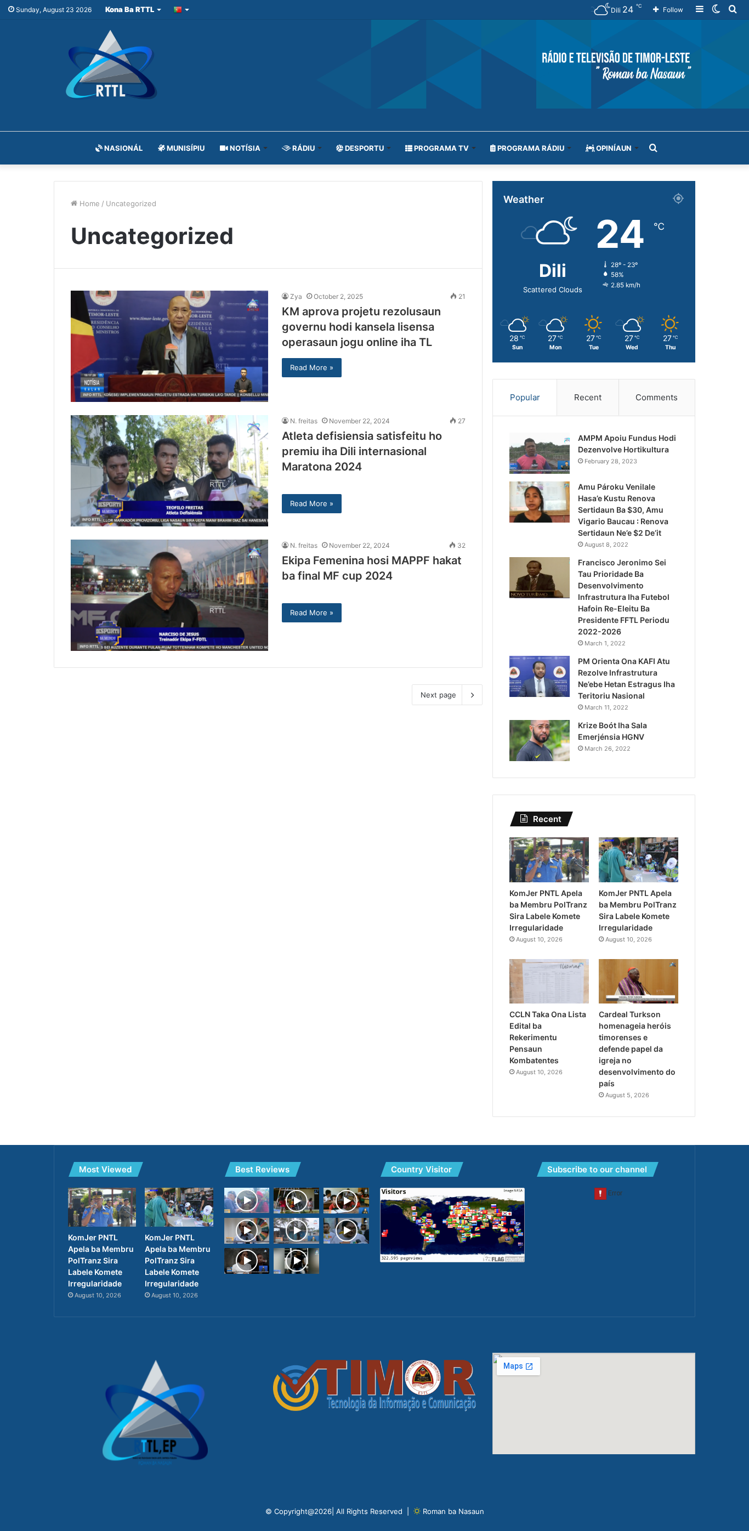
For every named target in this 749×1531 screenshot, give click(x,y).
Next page (438, 694)
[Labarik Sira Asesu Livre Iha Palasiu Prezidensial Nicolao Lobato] (296, 1201)
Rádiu (303, 148)
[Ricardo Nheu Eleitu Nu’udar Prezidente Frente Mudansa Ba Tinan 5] (346, 1231)
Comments (656, 397)
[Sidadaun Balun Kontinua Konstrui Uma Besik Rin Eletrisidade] (296, 1231)
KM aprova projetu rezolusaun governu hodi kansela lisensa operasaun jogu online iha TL (361, 327)
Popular (525, 397)
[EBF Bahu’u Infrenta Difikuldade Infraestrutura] (346, 1201)
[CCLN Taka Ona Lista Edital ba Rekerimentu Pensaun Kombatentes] (549, 981)
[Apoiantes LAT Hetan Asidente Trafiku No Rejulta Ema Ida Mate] (296, 1261)
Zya (296, 296)
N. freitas (303, 421)
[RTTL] (374, 64)
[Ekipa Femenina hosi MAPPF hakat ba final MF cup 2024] (169, 595)
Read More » (311, 367)
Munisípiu (185, 148)
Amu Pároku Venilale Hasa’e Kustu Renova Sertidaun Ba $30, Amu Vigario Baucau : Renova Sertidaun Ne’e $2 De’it (623, 509)
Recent (588, 397)
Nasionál (123, 148)
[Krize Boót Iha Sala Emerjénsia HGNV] (539, 740)
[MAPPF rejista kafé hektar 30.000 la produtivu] (247, 1231)
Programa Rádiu (530, 148)
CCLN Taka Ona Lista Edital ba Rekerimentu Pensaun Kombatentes (547, 1037)
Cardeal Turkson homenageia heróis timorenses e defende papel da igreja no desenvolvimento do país (637, 1049)
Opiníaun (613, 148)
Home (88, 203)
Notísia (244, 148)
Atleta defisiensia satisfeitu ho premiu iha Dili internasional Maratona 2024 (362, 451)
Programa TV (440, 148)
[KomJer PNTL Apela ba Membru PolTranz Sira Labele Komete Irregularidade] (549, 859)
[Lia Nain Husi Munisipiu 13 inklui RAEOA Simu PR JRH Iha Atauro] (247, 1200)
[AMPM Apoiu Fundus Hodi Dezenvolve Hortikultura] (539, 453)
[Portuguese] (182, 9)
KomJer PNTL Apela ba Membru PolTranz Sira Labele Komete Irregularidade (101, 1260)
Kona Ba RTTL (129, 9)
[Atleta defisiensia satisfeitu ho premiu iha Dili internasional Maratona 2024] (169, 470)
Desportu (363, 148)
